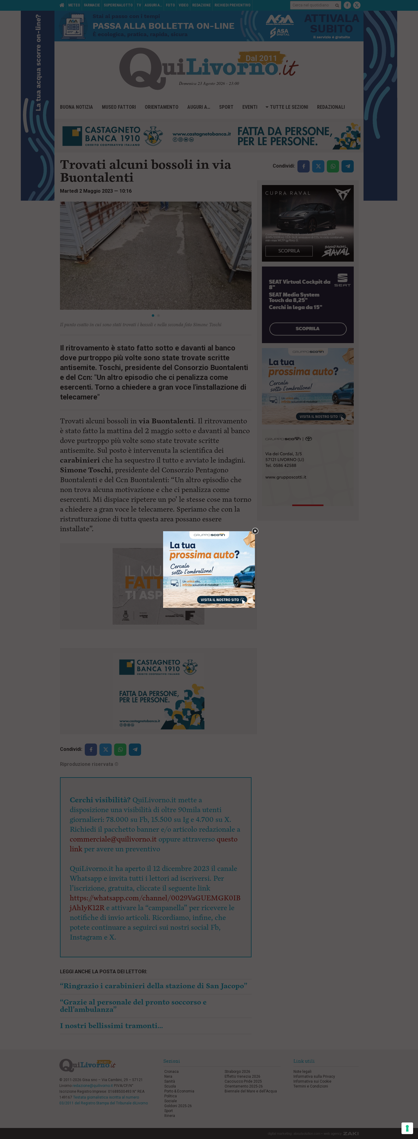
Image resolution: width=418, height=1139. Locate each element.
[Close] (255, 531)
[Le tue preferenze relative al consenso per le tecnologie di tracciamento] (407, 1128)
